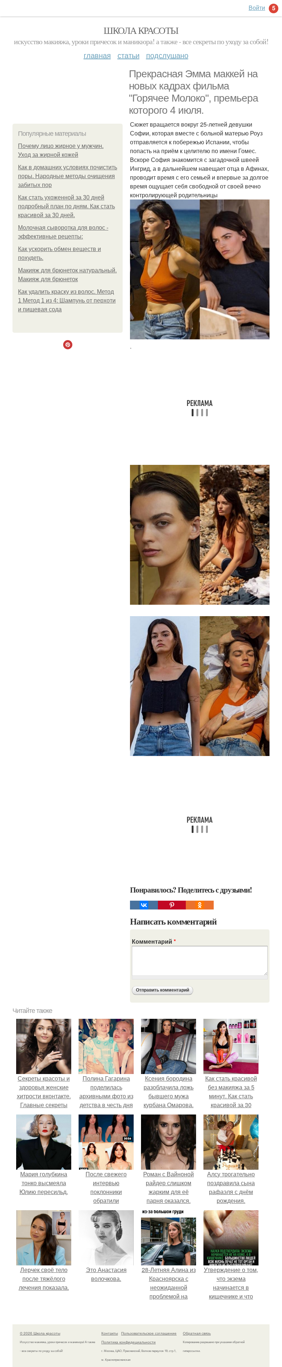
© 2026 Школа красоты (40, 1333)
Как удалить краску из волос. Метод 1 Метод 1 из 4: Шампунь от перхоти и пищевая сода (67, 300)
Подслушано (167, 55)
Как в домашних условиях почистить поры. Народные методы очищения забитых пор (67, 176)
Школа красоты (141, 30)
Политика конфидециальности (128, 1342)
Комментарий (154, 941)
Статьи (129, 55)
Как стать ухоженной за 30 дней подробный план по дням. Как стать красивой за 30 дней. (66, 206)
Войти (257, 7)
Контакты (109, 1333)
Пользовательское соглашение (149, 1333)
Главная (97, 55)
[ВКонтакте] (144, 905)
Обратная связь (197, 1333)
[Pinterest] (172, 905)
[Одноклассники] (200, 905)
